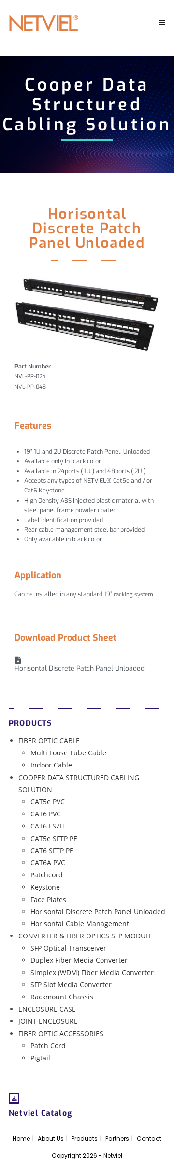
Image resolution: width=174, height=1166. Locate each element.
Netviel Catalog (40, 1113)
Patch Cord (48, 1045)
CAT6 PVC (45, 813)
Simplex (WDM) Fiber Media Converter (92, 972)
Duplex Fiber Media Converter (79, 960)
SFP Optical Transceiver (68, 947)
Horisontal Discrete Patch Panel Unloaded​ (79, 668)
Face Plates (48, 899)
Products (85, 1139)
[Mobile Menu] (162, 23)
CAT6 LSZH (47, 825)
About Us (51, 1139)
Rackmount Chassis (61, 996)
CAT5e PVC (47, 801)
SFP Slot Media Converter (71, 984)
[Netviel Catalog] (14, 1098)
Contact (149, 1139)
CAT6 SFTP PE (51, 850)
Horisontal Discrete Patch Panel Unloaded (97, 911)
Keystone (45, 886)
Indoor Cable (51, 764)
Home (21, 1139)
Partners (117, 1139)
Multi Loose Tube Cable (68, 752)
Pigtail (40, 1057)
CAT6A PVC (47, 862)
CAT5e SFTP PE (53, 838)
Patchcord (46, 874)
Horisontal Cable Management (79, 923)
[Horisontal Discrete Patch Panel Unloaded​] (18, 660)
